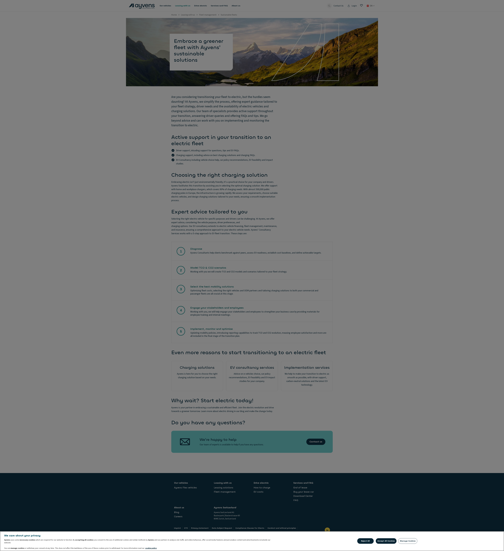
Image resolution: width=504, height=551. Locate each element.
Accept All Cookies (386, 541)
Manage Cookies (408, 541)
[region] (252, 541)
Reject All (365, 541)
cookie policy (151, 548)
